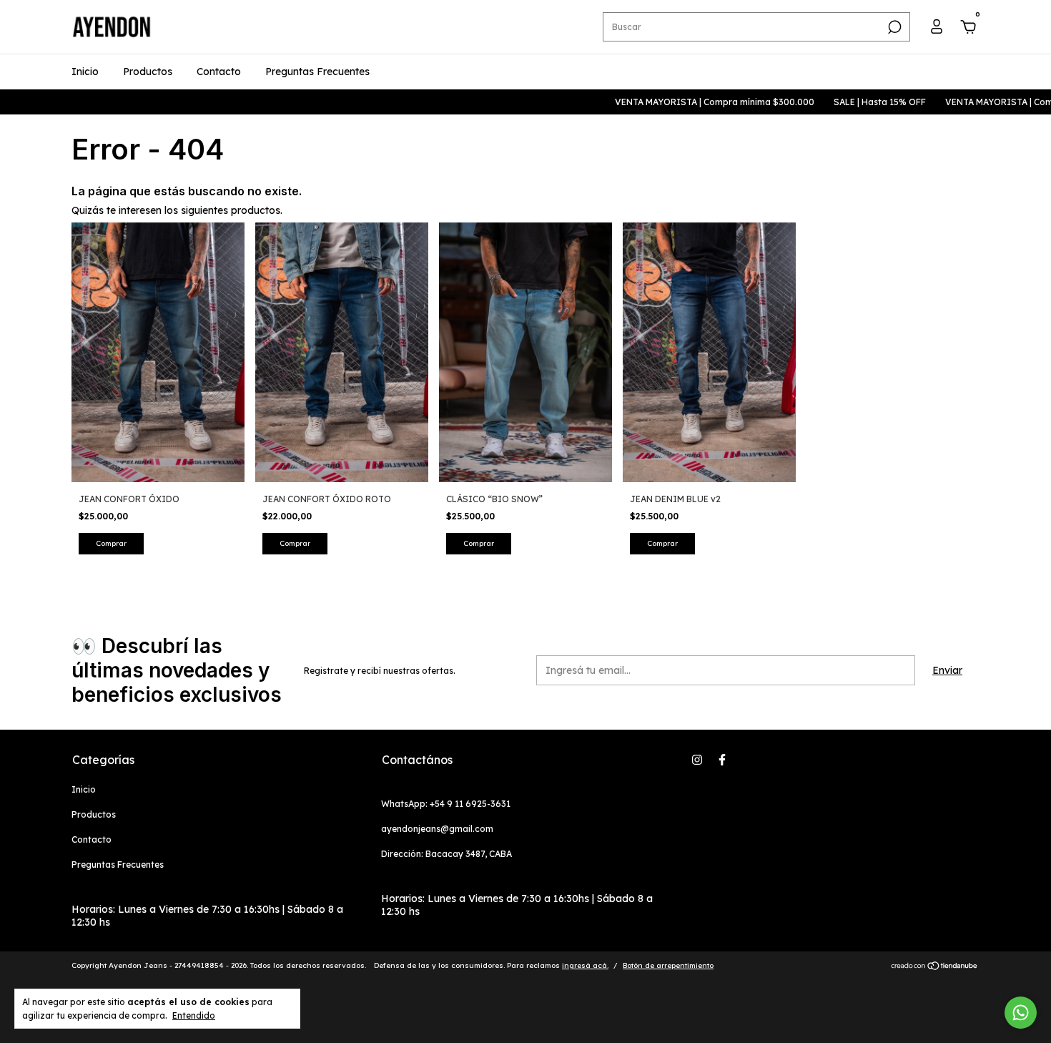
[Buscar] (893, 27)
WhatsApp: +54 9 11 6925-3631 (445, 803)
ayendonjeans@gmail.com (437, 828)
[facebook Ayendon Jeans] (722, 759)
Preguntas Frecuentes (317, 71)
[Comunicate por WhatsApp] (1021, 1013)
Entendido (193, 1015)
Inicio (85, 71)
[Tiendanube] (935, 967)
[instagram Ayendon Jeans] (697, 759)
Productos (147, 71)
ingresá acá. (585, 965)
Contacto (219, 71)
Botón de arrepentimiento (668, 965)
